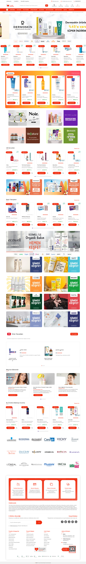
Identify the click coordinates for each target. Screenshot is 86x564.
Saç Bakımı (41, 9)
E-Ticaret (39, 562)
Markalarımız (46, 544)
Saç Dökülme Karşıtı (13, 548)
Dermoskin (41, 56)
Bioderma (3, 56)
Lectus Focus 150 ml (26, 218)
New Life (8, 216)
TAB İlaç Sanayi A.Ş (26, 216)
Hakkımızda (8, 1)
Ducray (53, 94)
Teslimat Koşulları (29, 534)
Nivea (23, 419)
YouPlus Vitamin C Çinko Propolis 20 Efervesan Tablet (80, 58)
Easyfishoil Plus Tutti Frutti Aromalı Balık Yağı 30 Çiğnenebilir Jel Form (58, 219)
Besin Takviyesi (58, 9)
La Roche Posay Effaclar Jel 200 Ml (13, 97)
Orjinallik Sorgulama (25, 1)
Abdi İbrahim (79, 56)
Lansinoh (24, 94)
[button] (40, 106)
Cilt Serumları (11, 540)
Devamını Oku (13, 395)
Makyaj (65, 9)
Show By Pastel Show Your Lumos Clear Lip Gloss (12, 422)
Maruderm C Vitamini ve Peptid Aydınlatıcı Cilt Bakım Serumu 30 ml (58, 167)
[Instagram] (72, 522)
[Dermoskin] (43, 26)
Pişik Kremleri (11, 539)
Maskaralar (11, 545)
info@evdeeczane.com (67, 1)
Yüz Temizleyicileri (12, 534)
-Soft (36, 562)
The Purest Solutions (26, 165)
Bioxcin (38, 94)
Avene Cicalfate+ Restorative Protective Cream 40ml (29, 58)
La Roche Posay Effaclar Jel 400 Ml (67, 58)
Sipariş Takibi (46, 542)
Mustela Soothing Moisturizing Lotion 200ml (72, 97)
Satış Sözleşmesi (29, 537)
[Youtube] (69, 522)
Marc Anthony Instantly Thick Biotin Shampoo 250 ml (42, 422)
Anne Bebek (12, 9)
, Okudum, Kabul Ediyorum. (19, 525)
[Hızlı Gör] (17, 103)
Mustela (69, 94)
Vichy (7, 165)
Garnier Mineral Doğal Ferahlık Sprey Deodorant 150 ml (58, 422)
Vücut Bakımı (26, 9)
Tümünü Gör (71, 9)
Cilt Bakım (19, 9)
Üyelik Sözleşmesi (30, 535)
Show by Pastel (9, 419)
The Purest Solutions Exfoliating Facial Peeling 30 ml (42, 167)
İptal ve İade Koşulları (30, 539)
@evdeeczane (56, 1)
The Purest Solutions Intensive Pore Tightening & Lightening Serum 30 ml (27, 167)
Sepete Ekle (5, 64)
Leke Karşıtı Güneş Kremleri (14, 542)
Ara (46, 5)
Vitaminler (11, 547)
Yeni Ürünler (46, 535)
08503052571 (78, 1)
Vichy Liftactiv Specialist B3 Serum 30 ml (11, 167)
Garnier (54, 419)
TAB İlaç (39, 216)
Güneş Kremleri (33, 9)
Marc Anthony (40, 419)
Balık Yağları (11, 544)
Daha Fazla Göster (75, 73)
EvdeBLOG (16, 1)
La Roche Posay (67, 56)
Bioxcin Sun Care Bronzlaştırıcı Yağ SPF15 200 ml (42, 97)
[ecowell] (43, 241)
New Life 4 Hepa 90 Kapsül (11, 218)
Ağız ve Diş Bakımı (49, 9)
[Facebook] (62, 522)
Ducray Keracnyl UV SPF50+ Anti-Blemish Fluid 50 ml (57, 97)
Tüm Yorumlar (74, 334)
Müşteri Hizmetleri (47, 539)
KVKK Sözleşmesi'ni (14, 525)
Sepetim (45, 540)
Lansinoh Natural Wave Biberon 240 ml (27, 97)
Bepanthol (53, 56)
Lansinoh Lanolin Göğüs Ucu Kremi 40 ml (12, 359)
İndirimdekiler (46, 537)
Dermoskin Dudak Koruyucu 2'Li (74, 422)
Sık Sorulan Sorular (30, 545)
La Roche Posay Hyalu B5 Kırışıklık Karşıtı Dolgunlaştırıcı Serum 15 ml (73, 167)
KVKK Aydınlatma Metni (31, 542)
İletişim (45, 545)
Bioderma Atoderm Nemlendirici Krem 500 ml (17, 58)
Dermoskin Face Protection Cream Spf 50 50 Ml (42, 58)
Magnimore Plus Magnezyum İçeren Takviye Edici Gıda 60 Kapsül (73, 219)
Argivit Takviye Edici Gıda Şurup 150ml (48, 359)
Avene (27, 56)
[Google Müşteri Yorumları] (40, 551)
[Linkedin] (76, 522)
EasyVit (54, 216)
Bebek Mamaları (12, 537)
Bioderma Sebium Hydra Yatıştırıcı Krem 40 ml (4, 58)
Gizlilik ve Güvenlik (30, 540)
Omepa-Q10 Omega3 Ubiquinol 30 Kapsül (41, 219)
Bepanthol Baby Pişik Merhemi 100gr (55, 58)
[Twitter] (65, 522)
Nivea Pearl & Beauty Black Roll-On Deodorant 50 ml (27, 422)
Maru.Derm (55, 165)
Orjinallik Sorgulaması (30, 544)
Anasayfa (46, 534)
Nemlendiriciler (12, 535)
